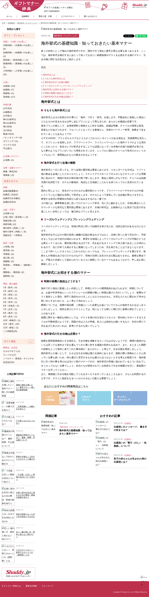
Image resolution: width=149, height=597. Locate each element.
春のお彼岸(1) (9, 119)
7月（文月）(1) (10, 309)
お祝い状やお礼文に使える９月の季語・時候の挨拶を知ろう (25, 495)
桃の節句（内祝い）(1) (13, 228)
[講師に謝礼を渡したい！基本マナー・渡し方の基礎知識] (8, 388)
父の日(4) (7, 130)
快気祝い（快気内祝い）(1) (15, 60)
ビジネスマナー (67, 16)
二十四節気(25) (10, 331)
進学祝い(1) (8, 250)
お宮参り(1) (8, 213)
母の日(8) (7, 126)
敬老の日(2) (8, 134)
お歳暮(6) (7, 112)
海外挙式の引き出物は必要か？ (57, 97)
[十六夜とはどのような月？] (8, 420)
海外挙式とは (48, 75)
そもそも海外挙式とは (53, 78)
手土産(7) (7, 148)
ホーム (9, 16)
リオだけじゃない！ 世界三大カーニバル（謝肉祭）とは (25, 552)
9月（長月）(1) (10, 316)
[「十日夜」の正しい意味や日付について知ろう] (8, 476)
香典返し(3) (8, 175)
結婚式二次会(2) (10, 194)
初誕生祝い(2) (9, 220)
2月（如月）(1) (10, 291)
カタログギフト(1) (11, 351)
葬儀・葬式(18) (10, 171)
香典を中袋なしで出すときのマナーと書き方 (25, 458)
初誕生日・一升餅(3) (12, 235)
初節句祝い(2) (9, 224)
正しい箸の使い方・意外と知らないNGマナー (25, 534)
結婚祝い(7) (8, 89)
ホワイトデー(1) (10, 141)
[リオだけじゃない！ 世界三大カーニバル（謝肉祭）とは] (8, 553)
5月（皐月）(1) (10, 302)
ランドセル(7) (9, 355)
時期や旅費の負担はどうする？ (57, 93)
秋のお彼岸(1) (9, 123)
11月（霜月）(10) (11, 324)
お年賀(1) (7, 116)
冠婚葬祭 (25, 16)
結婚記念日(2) (9, 202)
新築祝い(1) (8, 93)
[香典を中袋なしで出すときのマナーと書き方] (8, 458)
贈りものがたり (90, 16)
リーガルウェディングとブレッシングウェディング (66, 86)
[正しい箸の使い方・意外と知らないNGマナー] (8, 534)
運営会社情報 (31, 586)
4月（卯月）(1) (10, 298)
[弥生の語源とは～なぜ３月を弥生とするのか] (8, 516)
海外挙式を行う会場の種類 (55, 82)
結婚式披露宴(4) (10, 191)
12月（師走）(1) (10, 327)
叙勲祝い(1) (8, 276)
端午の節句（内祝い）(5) (14, 231)
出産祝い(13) (9, 86)
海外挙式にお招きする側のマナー (57, 89)
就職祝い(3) (8, 261)
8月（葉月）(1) (10, 313)
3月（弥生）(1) (10, 294)
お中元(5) (7, 108)
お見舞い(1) (8, 160)
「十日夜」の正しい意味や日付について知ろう (25, 477)
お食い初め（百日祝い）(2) (15, 217)
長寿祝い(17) (9, 97)
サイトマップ (47, 586)
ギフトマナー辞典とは (11, 586)
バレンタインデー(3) (12, 137)
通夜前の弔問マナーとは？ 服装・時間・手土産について (25, 437)
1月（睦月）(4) (10, 287)
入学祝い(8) (8, 247)
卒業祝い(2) (8, 254)
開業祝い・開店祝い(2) (13, 272)
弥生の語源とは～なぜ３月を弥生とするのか (25, 515)
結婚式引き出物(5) (11, 198)
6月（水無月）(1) (11, 306)
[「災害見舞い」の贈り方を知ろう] (8, 406)
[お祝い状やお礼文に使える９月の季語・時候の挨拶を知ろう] (8, 496)
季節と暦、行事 (45, 16)
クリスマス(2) (9, 145)
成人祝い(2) (8, 258)
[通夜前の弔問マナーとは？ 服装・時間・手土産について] (8, 438)
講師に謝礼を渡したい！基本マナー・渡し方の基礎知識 (25, 387)
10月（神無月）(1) (11, 320)
